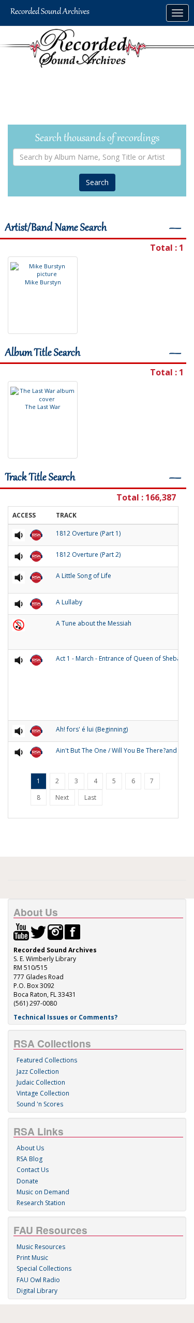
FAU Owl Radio (38, 1279)
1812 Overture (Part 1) (88, 533)
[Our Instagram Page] (55, 931)
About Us (30, 1148)
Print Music (32, 1257)
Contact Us (33, 1169)
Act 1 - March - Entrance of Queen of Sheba (118, 658)
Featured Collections (47, 1060)
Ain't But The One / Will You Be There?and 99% (123, 750)
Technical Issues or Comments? (65, 1017)
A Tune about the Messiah (93, 623)
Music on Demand (43, 1192)
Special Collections (44, 1268)
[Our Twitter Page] (38, 931)
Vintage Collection (43, 1093)
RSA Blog (29, 1158)
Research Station (41, 1202)
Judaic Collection (41, 1082)
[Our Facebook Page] (72, 931)
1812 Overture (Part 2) (88, 554)
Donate (27, 1181)
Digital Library (37, 1290)
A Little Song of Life (83, 575)
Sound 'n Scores (40, 1104)
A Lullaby (69, 602)
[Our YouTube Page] (21, 931)
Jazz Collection (38, 1071)
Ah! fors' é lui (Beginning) (92, 729)
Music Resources (41, 1246)
